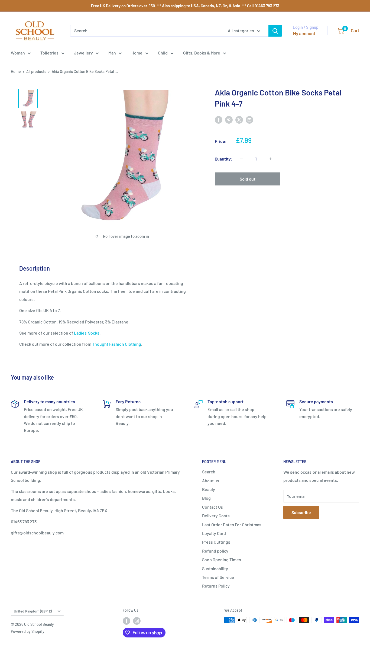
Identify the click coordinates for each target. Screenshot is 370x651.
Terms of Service (218, 577)
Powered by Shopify (27, 631)
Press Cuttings (216, 541)
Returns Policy (216, 585)
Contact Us (212, 506)
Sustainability (215, 568)
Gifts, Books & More (201, 52)
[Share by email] (249, 119)
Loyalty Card (214, 533)
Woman (18, 52)
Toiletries (49, 52)
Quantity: (223, 158)
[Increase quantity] (270, 159)
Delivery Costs (216, 515)
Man (112, 52)
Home (136, 52)
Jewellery (83, 52)
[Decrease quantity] (241, 159)
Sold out (247, 178)
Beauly (208, 489)
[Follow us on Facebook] (126, 620)
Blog (206, 498)
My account (304, 33)
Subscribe (301, 512)
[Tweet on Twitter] (239, 119)
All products (36, 71)
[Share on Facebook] (218, 119)
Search (208, 471)
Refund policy (215, 550)
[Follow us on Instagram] (137, 620)
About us (210, 480)
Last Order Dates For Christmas (231, 524)
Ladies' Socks (86, 332)
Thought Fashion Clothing (116, 344)
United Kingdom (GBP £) (33, 611)
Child (163, 52)
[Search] (275, 31)
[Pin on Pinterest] (229, 119)
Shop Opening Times (221, 559)
